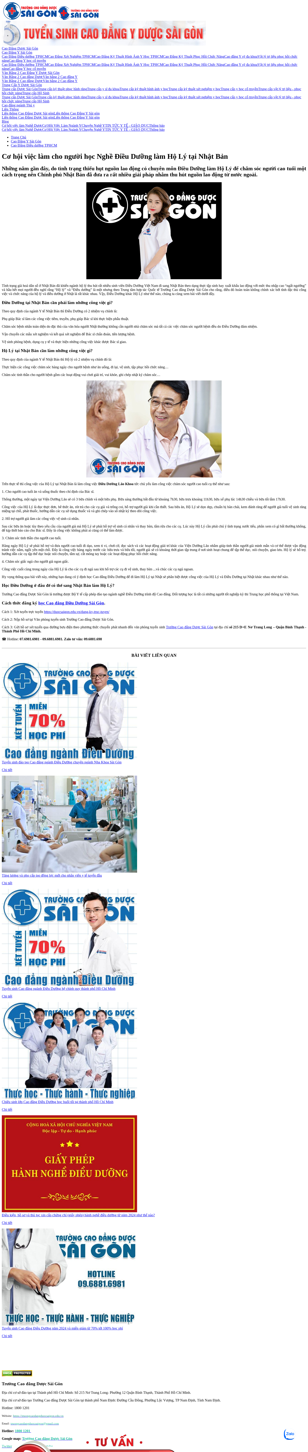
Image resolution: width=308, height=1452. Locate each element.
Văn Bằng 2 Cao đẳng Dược (22, 77)
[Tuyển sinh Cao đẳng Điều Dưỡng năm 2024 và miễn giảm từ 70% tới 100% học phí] (69, 1324)
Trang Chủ (18, 137)
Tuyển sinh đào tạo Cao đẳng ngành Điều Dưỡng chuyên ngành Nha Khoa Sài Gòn (62, 762)
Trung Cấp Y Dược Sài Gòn (22, 85)
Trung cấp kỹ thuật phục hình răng (62, 89)
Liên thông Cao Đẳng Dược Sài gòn (28, 113)
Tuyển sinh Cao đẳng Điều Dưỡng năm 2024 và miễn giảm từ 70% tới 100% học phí (62, 1328)
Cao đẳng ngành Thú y (18, 105)
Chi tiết (7, 770)
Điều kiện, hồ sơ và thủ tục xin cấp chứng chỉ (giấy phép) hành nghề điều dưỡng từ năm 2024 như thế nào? (78, 1215)
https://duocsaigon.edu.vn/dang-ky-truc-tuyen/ (76, 612)
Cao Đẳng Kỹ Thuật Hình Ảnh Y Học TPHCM (129, 56)
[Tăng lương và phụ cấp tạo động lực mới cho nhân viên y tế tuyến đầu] (69, 871)
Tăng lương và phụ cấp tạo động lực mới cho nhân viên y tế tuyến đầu (52, 875)
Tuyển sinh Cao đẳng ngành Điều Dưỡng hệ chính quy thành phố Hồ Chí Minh (58, 989)
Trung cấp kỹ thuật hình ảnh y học (144, 89)
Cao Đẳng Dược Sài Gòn (20, 48)
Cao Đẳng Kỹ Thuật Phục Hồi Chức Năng (193, 56)
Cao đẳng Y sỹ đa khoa (240, 56)
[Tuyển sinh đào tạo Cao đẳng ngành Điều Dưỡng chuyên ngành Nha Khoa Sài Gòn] (69, 758)
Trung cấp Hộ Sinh (35, 93)
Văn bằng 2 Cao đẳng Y (60, 77)
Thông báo (157, 125)
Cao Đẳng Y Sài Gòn (17, 52)
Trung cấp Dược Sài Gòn (20, 89)
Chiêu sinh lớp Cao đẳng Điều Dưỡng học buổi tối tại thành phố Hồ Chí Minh (57, 1102)
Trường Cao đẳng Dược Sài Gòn (189, 627)
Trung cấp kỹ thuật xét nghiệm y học (194, 89)
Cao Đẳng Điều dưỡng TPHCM (25, 56)
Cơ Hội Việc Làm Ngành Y (62, 125)
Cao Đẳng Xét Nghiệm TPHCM (71, 56)
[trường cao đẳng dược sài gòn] (30, 19)
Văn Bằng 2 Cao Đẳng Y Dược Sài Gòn (31, 73)
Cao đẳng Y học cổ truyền (27, 60)
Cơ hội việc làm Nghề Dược (22, 125)
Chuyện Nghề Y (93, 125)
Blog (5, 121)
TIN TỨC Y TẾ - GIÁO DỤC (127, 125)
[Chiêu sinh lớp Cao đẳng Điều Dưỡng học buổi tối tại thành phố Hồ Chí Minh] (69, 1098)
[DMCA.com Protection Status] (17, 1375)
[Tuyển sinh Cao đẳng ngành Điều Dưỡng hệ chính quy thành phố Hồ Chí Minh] (69, 984)
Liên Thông (10, 109)
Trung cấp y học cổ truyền (239, 89)
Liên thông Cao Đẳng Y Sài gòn (77, 113)
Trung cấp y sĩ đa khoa (103, 89)
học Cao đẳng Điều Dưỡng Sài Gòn (71, 603)
